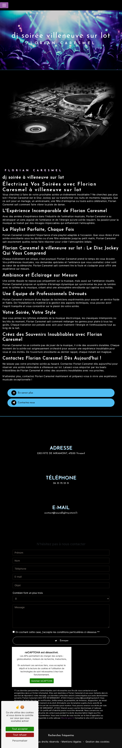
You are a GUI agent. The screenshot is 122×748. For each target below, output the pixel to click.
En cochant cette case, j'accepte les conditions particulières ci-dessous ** (58, 632)
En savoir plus (25, 393)
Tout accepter (20, 728)
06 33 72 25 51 (61, 483)
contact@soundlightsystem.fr (61, 513)
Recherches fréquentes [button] (61, 735)
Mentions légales (71, 741)
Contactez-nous (26, 402)
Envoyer (64, 640)
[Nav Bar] (4, 5)
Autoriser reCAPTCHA (41, 681)
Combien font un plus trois (28, 592)
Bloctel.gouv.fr (67, 718)
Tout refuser (20, 734)
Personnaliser (19, 740)
